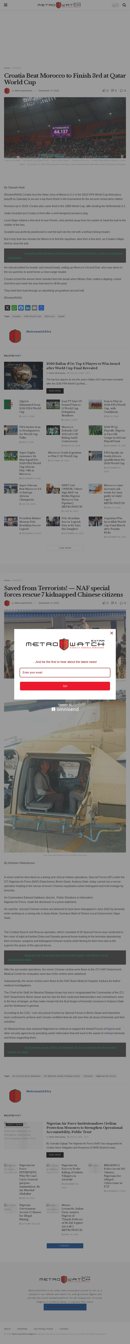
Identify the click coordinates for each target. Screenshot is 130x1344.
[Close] (112, 633)
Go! (65, 686)
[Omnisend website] (65, 707)
